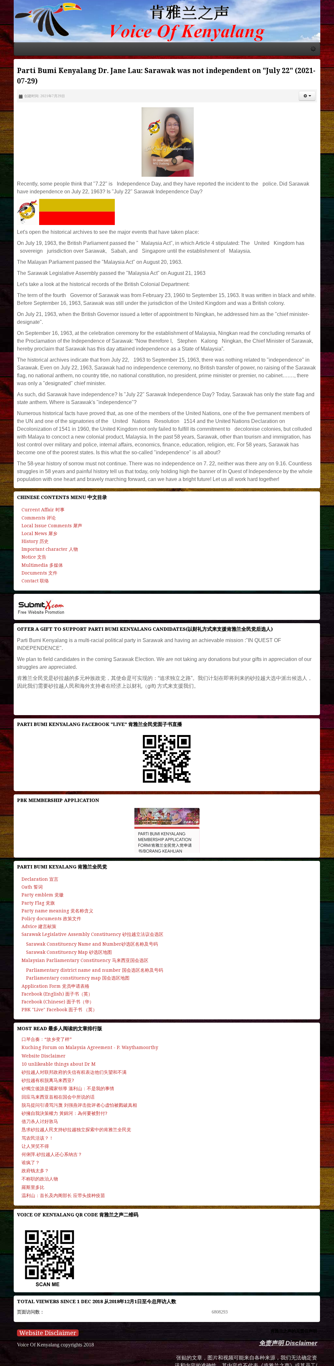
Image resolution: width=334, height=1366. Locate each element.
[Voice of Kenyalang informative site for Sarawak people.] (167, 22)
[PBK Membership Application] (167, 807)
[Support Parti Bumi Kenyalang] (55, 204)
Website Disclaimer (37, 1309)
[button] (317, 88)
